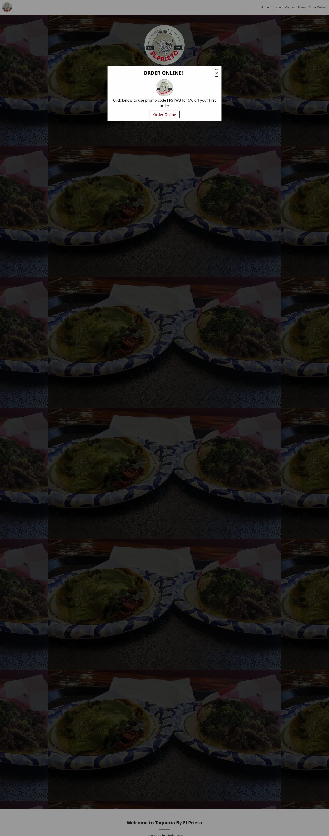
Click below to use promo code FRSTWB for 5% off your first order (164, 103)
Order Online (164, 114)
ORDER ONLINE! (163, 72)
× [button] (216, 73)
